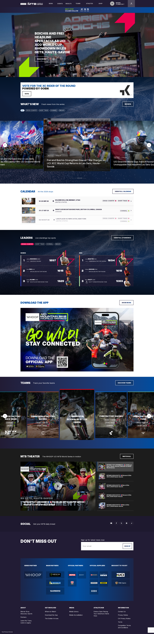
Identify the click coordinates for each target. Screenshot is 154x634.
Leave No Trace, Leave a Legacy (26, 622)
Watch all (126, 456)
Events (60, 3)
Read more (41, 59)
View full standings (122, 238)
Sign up (127, 546)
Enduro (61, 110)
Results (68, 3)
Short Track (43, 110)
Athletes (89, 3)
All (22, 110)
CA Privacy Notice (124, 618)
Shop (100, 3)
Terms (120, 622)
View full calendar (123, 191)
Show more (126, 303)
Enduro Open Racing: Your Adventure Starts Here (101, 614)
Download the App (51, 615)
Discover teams (124, 383)
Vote (27, 94)
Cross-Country (31, 110)
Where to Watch (50, 611)
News (51, 3)
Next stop (69, 9)
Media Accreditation (76, 615)
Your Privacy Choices (7, 632)
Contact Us (122, 611)
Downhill (54, 110)
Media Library (74, 611)
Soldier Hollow (71, 11)
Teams (78, 3)
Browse (128, 104)
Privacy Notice (123, 615)
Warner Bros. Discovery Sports (26, 613)
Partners (23, 617)
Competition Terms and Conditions (124, 626)
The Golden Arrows (51, 618)
